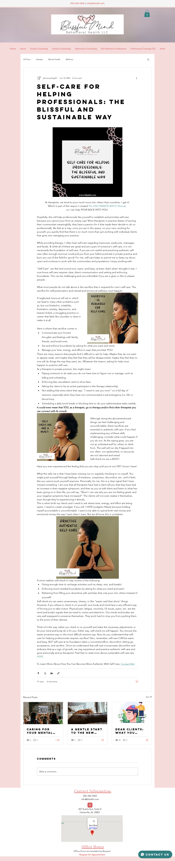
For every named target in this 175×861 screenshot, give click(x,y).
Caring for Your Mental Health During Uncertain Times (42, 731)
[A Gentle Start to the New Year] (87, 713)
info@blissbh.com (96, 3)
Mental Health (54, 59)
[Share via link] (58, 673)
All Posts (26, 59)
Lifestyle (39, 59)
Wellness (69, 59)
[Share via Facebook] (38, 673)
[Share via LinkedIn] (51, 673)
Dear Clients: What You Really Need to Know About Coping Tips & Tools (131, 731)
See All (149, 697)
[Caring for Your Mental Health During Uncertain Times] (43, 713)
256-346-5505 (77, 3)
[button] (147, 13)
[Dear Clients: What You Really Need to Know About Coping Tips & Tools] (132, 713)
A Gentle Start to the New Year (86, 731)
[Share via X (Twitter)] (45, 673)
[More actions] (136, 78)
